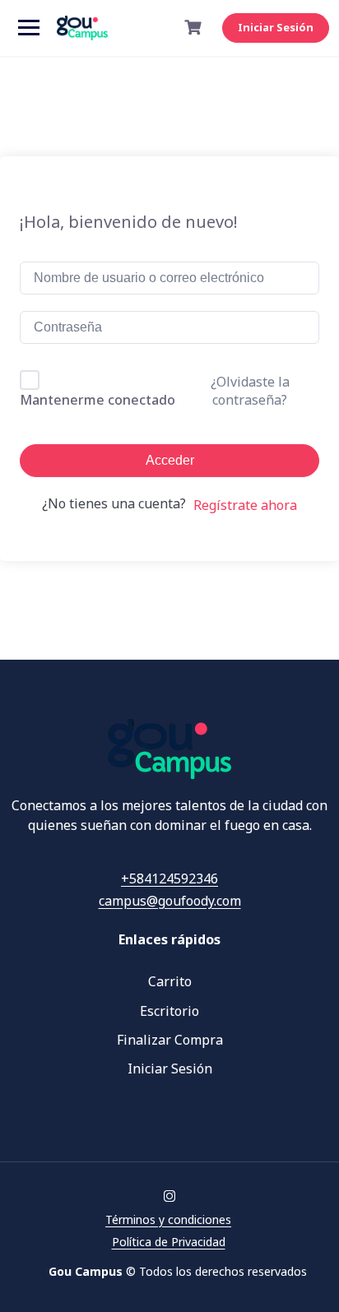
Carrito (170, 981)
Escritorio (169, 1011)
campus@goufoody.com (170, 901)
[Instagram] (169, 1196)
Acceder (170, 460)
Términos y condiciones (168, 1219)
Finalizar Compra (170, 1040)
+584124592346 (169, 878)
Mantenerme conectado (97, 400)
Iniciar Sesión (275, 27)
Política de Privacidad (168, 1241)
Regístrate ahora (245, 505)
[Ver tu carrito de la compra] (195, 27)
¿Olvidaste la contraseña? (250, 391)
